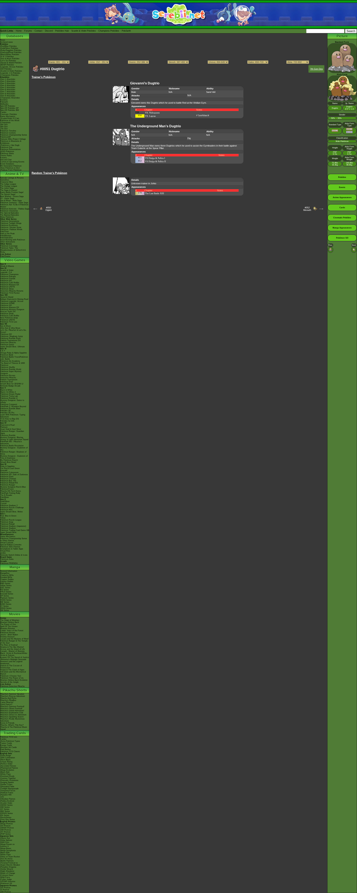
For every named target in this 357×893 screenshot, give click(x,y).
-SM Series (5, 807)
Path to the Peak (7, 234)
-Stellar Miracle (6, 869)
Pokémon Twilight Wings (10, 223)
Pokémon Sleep (7, 289)
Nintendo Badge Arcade (10, 386)
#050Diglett (48, 208)
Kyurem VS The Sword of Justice (14, 657)
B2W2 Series (5, 604)
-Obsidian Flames (7, 799)
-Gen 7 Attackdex (7, 92)
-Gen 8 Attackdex (7, 94)
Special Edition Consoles (10, 545)
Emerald (3, 470)
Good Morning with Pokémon (12, 240)
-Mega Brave (5, 848)
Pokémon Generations (9, 221)
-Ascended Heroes (8, 766)
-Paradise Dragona (8, 867)
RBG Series (5, 583)
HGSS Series (6, 600)
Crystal (3, 503)
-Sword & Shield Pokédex (11, 63)
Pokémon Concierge (9, 246)
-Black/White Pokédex (9, 54)
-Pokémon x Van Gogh (9, 145)
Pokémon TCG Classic (10, 751)
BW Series (4, 602)
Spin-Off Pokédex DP (9, 108)
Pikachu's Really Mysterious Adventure (12, 720)
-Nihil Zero (4, 842)
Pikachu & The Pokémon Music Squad (13, 728)
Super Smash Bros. (8, 532)
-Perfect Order (6, 764)
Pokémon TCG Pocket (10, 293)
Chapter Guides (7, 579)
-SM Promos (5, 830)
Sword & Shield (6, 297)
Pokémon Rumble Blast (10, 409)
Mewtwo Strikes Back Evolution (13, 680)
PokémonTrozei (7, 489)
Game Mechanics (7, 116)
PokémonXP (5, 137)
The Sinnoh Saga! (7, 194)
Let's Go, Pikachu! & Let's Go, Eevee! (13, 331)
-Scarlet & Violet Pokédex (11, 71)
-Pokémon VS (6, 883)
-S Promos (4, 890)
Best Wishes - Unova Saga (12, 196)
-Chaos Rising (6, 762)
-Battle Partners (7, 861)
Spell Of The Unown (9, 626)
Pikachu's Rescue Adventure (12, 696)
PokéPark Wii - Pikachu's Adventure (11, 443)
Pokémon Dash (6, 477)
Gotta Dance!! (6, 704)
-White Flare (5, 774)
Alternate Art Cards (8, 747)
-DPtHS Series (6, 813)
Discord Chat (6, 160)
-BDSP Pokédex (7, 65)
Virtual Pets (5, 551)
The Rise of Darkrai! (9, 645)
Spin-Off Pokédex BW (9, 110)
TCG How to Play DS (9, 419)
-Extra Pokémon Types (10, 741)
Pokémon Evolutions (9, 225)
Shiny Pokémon (7, 217)
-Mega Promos (6, 824)
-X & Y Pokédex (7, 57)
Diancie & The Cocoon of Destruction (11, 667)
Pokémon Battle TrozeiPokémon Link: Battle (14, 358)
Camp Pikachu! (6, 702)
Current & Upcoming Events (12, 162)
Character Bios (6, 182)
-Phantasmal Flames (9, 768)
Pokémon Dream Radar (10, 394)
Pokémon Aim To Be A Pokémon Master (14, 206)
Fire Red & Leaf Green (10, 468)
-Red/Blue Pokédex (8, 46)
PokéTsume (5, 256)
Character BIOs (7, 575)
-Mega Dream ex (7, 844)
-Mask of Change (7, 873)
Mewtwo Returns (7, 628)
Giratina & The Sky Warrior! (12, 647)
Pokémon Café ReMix (9, 283)
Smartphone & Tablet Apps (11, 549)
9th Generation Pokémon (10, 166)
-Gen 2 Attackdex (7, 81)
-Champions (5, 123)
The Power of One (8, 624)
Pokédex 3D (5, 411)
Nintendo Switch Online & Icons (13, 555)
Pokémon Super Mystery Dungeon (10, 372)
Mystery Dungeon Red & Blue (13, 487)
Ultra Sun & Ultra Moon (10, 328)
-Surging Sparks (7, 782)
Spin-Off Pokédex (7, 106)
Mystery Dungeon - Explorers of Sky (14, 449)
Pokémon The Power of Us (12, 678)
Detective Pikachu (8, 342)
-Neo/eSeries (5, 817)
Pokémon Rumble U (9, 398)
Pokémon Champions (9, 274)
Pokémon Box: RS (8, 481)
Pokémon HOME (7, 303)
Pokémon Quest (7, 345)
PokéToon (4, 231)
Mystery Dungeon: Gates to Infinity (12, 401)
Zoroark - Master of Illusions (12, 651)
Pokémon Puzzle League (10, 520)
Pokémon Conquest (8, 404)
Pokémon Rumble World (10, 369)
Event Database (7, 164)
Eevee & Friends (7, 723)
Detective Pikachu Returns (11, 291)
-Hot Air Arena (6, 859)
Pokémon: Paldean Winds (11, 229)
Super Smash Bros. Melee (11, 512)
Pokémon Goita (6, 559)
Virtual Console (6, 543)
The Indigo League (8, 184)
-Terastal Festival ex (9, 863)
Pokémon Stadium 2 (9, 505)
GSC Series (5, 588)
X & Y (2, 351)
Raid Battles (5, 749)
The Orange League (8, 186)
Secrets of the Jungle (9, 682)
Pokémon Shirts (7, 153)
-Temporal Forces (7, 791)
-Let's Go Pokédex (8, 61)
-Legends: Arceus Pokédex (11, 67)
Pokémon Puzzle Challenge (12, 508)
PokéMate (4, 497)
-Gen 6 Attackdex (7, 90)
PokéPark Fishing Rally (10, 493)
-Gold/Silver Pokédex (9, 48)
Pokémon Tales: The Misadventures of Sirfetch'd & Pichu (13, 250)
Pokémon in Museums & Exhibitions (10, 142)
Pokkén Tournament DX (10, 340)
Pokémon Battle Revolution (12, 446)
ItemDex (4, 100)
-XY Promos (5, 832)
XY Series (4, 606)
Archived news (6, 42)
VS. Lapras (150, 116)
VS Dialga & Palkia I (155, 158)
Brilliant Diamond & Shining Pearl (14, 299)
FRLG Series (5, 592)
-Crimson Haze (6, 875)
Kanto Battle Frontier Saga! (12, 192)
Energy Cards (6, 745)
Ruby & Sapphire (7, 466)
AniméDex (4, 180)
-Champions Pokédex (9, 75)
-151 (2, 797)
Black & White (6, 390)
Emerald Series (6, 594)
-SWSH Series (6, 805)
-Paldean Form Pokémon (10, 170)
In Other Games (7, 541)
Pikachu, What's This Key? (12, 725)
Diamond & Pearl (7, 425)
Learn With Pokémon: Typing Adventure (12, 416)
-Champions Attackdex (10, 98)
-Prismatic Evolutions (9, 780)
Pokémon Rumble (7, 435)
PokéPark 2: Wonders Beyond (13, 406)
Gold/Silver (5, 501)
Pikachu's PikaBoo (8, 700)
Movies (14, 614)
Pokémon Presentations (10, 149)
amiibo (3, 553)
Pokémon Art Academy (10, 361)
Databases (14, 36)
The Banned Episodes (9, 215)
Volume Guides (6, 581)
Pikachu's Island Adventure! (12, 711)
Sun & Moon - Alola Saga (11, 201)
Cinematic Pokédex (8, 114)
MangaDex (5, 573)
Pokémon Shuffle (7, 367)
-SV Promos (5, 826)
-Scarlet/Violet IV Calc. (10, 118)
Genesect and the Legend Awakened (11, 662)
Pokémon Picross (7, 375)
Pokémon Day (6, 147)
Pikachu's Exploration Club (11, 713)
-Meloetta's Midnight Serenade (13, 659)
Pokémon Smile (7, 314)
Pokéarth (126, 31)
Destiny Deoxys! (7, 637)
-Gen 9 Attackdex (7, 96)
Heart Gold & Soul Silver (10, 429)
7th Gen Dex (316, 69)
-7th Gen (4, 129)
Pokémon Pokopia (8, 276)
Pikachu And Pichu (8, 698)
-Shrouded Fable (7, 787)
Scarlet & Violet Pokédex (83, 31)
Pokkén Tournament (8, 380)
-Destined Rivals (7, 776)
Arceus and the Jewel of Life (12, 649)
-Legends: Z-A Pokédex (10, 73)
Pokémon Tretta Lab (9, 396)
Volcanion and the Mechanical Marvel (13, 673)
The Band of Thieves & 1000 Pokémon (12, 364)
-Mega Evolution (7, 770)
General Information (8, 571)
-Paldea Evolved (7, 801)
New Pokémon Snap (9, 318)
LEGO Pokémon (7, 151)
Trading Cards (15, 733)
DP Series (4, 596)
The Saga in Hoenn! (8, 190)
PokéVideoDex (6, 238)
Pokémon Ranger (7, 485)
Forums (28, 31)
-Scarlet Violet (6, 803)
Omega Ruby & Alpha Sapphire (13, 353)
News (2, 40)
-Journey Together (8, 778)
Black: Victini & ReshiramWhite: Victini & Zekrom (14, 654)
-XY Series (4, 809)
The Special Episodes (9, 213)
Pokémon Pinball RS (9, 483)
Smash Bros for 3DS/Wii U (11, 384)
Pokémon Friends (7, 279)
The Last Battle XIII (154, 193)
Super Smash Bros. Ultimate (12, 347)
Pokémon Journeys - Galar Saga (14, 203)
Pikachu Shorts (15, 690)
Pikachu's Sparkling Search (12, 717)
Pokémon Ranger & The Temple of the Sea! (14, 642)
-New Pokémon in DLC (10, 168)
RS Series (4, 590)
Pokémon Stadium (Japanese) (13, 526)
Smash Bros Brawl (8, 462)
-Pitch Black (5, 760)
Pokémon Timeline (8, 131)
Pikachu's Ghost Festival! (11, 709)
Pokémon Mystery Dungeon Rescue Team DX (12, 310)
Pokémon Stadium (8, 528)
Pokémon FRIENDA (9, 563)
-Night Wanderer (7, 871)
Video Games (14, 260)
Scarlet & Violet (6, 270)
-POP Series (5, 834)
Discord (49, 31)
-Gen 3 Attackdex (7, 83)
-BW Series (5, 811)
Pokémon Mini (6, 510)
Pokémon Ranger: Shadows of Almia (13, 453)
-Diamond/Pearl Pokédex (10, 52)
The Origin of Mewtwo (9, 620)
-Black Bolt (5, 772)
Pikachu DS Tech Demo (10, 491)
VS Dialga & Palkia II (155, 161)
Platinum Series (7, 598)
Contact (38, 31)
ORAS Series (6, 608)
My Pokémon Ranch (9, 460)
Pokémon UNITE (7, 287)
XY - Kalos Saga (7, 198)
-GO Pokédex (6, 69)
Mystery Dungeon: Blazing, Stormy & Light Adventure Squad (14, 438)
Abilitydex (4, 104)
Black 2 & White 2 (8, 392)
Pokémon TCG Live (8, 322)
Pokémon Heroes (7, 633)
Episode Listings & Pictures (12, 178)
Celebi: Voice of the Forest (11, 631)
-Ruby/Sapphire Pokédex (10, 50)
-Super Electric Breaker (10, 865)
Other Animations (7, 242)
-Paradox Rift (6, 795)
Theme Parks (6, 156)
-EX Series (4, 815)
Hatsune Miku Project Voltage (13, 139)
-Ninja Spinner (6, 840)
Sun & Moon (5, 326)
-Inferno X (4, 846)
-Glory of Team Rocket (10, 857)
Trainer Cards (6, 743)
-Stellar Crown (6, 784)
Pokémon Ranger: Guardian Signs (12, 432)
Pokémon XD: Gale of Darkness (14, 475)
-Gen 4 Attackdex (7, 85)
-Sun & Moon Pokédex (9, 59)
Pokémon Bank (6, 355)
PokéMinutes (5, 236)
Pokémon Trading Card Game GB (14, 530)
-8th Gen (4, 127)
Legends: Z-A (6, 272)
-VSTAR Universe (7, 881)
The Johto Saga (7, 188)
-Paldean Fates (6, 793)
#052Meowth (307, 208)
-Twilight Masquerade (9, 789)
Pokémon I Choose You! (10, 676)
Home (19, 31)
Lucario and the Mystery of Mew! (14, 639)
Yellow (3, 518)
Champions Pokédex (108, 31)
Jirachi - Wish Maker (9, 635)
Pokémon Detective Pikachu (12, 686)
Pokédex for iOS (7, 421)
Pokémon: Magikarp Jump (11, 336)
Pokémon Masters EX (9, 285)
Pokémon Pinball (7, 524)
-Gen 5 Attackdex (7, 87)
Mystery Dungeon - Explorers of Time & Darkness (14, 457)
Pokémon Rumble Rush (10, 338)
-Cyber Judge (6, 879)
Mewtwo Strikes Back (9, 622)
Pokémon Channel (8, 479)
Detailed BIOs (6, 577)
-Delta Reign (5, 756)
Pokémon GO (6, 281)
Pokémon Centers (8, 133)
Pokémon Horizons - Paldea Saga (14, 209)
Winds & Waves (7, 266)
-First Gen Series (7, 820)
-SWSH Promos (7, 828)
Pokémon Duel (6, 382)
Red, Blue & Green (8, 516)
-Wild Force (5, 877)
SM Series (4, 610)
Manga (15, 567)
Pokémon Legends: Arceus (11, 301)
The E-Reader (6, 495)
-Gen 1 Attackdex (7, 79)
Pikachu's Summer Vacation (12, 694)
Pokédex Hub (62, 31)
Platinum (4, 427)
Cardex (3, 112)
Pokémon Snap (6, 522)
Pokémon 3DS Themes (10, 547)
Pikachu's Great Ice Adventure (13, 715)
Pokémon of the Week (9, 120)
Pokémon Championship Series (13, 135)
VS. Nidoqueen (152, 112)
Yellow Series (6, 586)
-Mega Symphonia (8, 850)
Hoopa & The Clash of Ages (12, 670)
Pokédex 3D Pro (7, 413)
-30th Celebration (7, 758)
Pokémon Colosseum (9, 472)
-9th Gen (4, 125)
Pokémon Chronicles (9, 211)
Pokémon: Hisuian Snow (10, 227)
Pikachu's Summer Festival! (12, 706)
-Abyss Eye (5, 838)
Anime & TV (14, 174)
